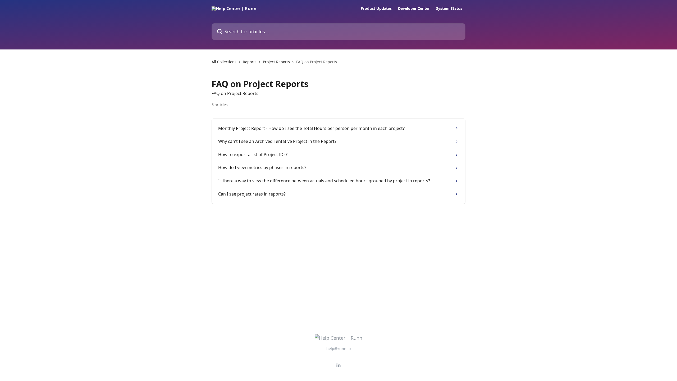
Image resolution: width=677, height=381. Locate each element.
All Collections (224, 61)
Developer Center (414, 8)
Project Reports (276, 61)
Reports (250, 61)
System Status (449, 8)
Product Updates (376, 8)
